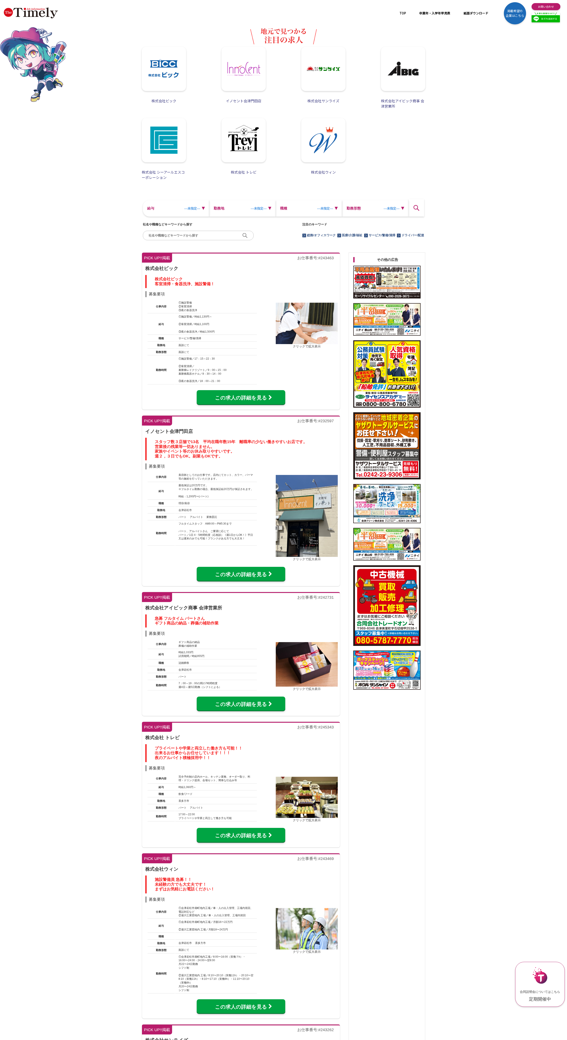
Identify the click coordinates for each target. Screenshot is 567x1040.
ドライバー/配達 (413, 235)
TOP (403, 13)
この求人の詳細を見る (243, 398)
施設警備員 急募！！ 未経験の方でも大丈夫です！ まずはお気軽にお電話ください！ (185, 884)
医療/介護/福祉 (352, 235)
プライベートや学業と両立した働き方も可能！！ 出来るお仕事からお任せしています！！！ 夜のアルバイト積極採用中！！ (199, 753)
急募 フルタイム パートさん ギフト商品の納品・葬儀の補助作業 (187, 621)
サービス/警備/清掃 (382, 235)
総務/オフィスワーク (321, 235)
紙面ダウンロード (476, 13)
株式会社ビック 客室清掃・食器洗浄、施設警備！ (185, 281)
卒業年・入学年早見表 (434, 13)
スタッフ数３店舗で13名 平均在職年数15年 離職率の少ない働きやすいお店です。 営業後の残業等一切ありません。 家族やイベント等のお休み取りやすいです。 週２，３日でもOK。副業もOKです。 (231, 449)
